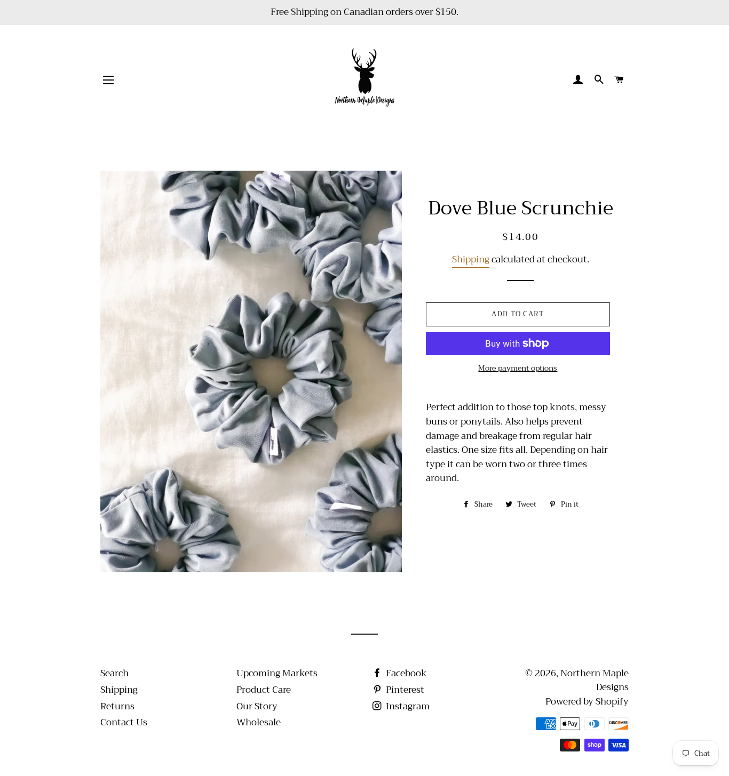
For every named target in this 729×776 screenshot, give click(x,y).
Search (114, 673)
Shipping (470, 259)
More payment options (517, 368)
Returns (117, 706)
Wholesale (258, 722)
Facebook (405, 673)
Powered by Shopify (587, 701)
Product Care (263, 690)
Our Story (257, 706)
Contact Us (123, 722)
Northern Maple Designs (594, 680)
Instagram (407, 706)
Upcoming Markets (277, 673)
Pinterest (404, 690)
